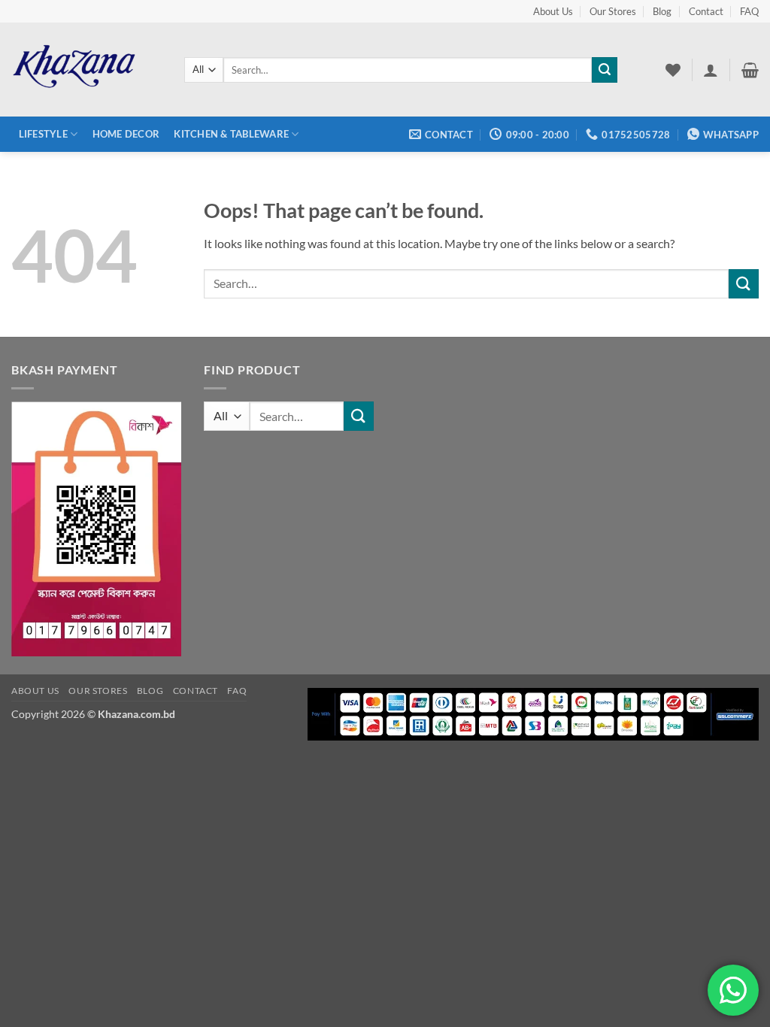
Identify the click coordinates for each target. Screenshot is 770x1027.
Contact (706, 11)
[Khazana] (86, 70)
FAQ (749, 11)
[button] (710, 69)
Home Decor (126, 134)
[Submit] (604, 70)
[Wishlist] (673, 69)
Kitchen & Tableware (231, 134)
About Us (553, 11)
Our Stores (613, 11)
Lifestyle (43, 134)
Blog (662, 11)
